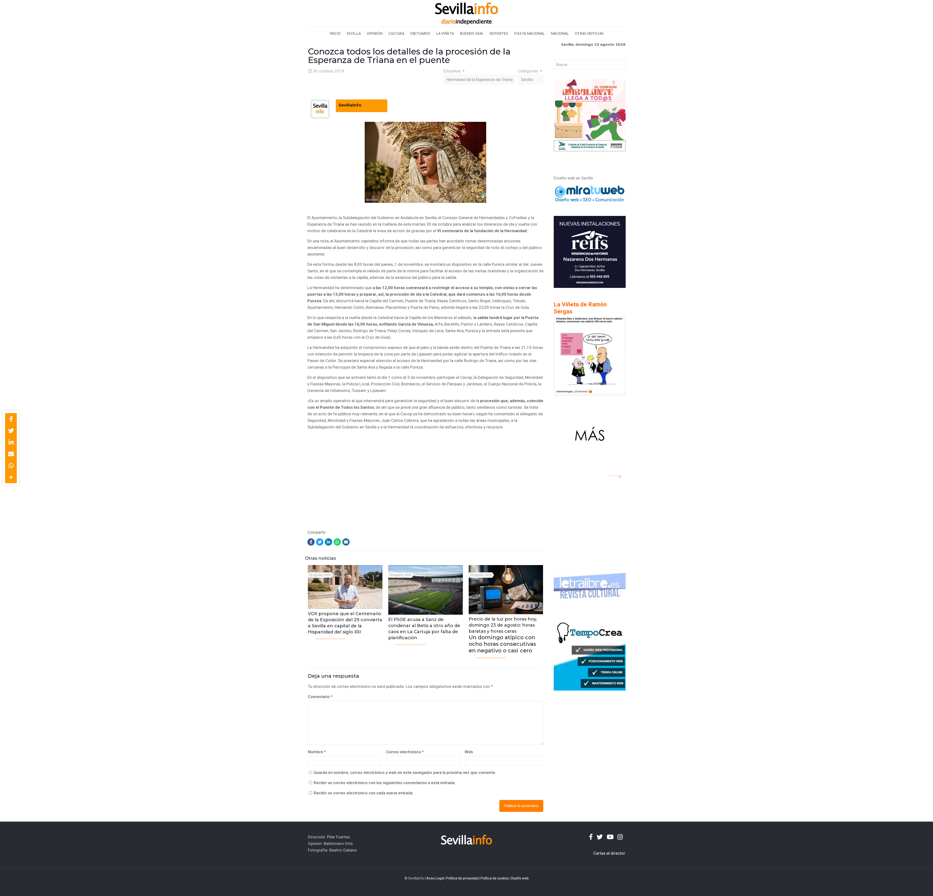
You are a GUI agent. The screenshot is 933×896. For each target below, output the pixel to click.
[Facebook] (311, 542)
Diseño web (520, 878)
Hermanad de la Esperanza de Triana (479, 79)
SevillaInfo (350, 105)
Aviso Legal (435, 878)
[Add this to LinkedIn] (11, 442)
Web (469, 751)
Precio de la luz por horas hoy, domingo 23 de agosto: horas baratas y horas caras (503, 635)
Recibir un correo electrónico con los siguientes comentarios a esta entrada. (385, 782)
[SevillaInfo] (466, 13)
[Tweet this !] (11, 430)
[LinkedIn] (328, 542)
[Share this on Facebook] (11, 419)
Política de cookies (495, 878)
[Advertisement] (425, 485)
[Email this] (11, 454)
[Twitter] (319, 542)
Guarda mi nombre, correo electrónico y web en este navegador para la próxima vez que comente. (405, 772)
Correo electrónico (405, 751)
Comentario (320, 696)
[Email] (346, 542)
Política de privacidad (462, 878)
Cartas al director (609, 853)
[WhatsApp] (337, 542)
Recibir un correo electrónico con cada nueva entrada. (364, 792)
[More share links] (11, 477)
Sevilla (527, 79)
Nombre (317, 751)
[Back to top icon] (910, 886)
